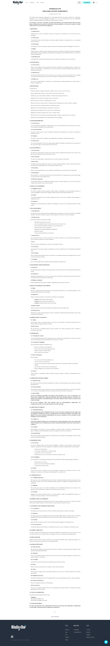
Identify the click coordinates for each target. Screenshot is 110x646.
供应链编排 (76, 629)
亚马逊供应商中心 (78, 632)
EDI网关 (67, 637)
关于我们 (88, 629)
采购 (66, 632)
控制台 (66, 639)
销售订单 (67, 629)
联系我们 (88, 634)
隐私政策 (88, 632)
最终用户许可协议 (90, 637)
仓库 (66, 634)
